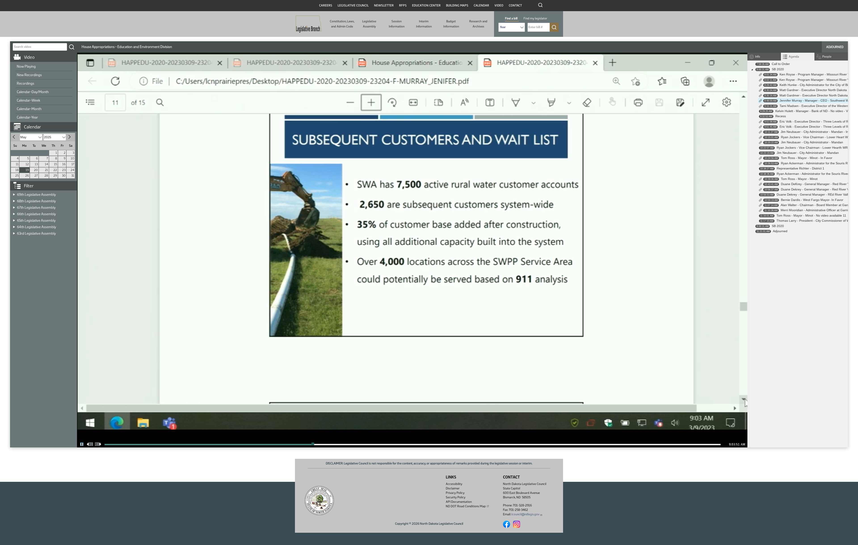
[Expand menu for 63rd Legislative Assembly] (14, 232)
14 (46, 164)
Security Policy (455, 497)
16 (63, 164)
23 (63, 170)
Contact (515, 5)
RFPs (403, 5)
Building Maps (457, 5)
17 (73, 164)
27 (36, 175)
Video (498, 5)
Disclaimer (453, 488)
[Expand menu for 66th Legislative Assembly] (14, 212)
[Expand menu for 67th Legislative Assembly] (14, 206)
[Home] (308, 24)
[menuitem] (44, 67)
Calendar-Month (29, 109)
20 (36, 170)
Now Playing (26, 66)
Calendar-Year (27, 117)
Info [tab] (757, 56)
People (826, 56)
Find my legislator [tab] (535, 18)
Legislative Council (353, 5)
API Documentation (459, 502)
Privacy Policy (455, 493)
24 (72, 170)
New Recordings (29, 75)
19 (27, 170)
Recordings (25, 83)
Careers (325, 5)
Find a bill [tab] (511, 18)
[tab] (797, 57)
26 (27, 175)
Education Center (426, 5)
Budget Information (451, 23)
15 (55, 164)
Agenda (794, 56)
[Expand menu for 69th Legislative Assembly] (14, 193)
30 (63, 175)
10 (72, 158)
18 (17, 170)
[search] (71, 47)
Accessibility (454, 484)
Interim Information (424, 23)
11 (17, 164)
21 (46, 170)
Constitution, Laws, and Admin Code (342, 23)
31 (72, 175)
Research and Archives (478, 23)
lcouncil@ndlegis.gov (525, 514)
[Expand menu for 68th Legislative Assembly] (14, 199)
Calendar (481, 5)
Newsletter (384, 5)
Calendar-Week (28, 100)
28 (46, 175)
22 (55, 170)
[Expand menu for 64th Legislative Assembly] (14, 225)
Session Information (396, 23)
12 (27, 164)
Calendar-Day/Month (33, 92)
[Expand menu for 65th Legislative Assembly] (14, 219)
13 (36, 164)
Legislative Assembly (369, 23)
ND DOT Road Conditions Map (466, 506)
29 (55, 175)
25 (17, 175)
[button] (45, 124)
